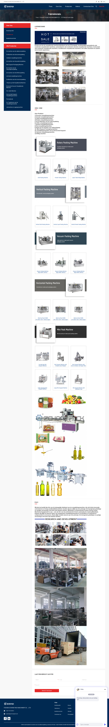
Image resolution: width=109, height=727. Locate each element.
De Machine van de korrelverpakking (15, 54)
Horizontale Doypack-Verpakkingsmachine (11, 95)
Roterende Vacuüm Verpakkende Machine (14, 86)
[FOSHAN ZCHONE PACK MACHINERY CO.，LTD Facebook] (96, 1)
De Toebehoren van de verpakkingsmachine (12, 103)
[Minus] (105, 689)
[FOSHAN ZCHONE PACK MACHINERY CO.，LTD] (9, 6)
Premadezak (9, 99)
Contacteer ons (57, 714)
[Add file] (77, 724)
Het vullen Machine (11, 91)
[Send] (105, 724)
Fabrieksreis (9, 34)
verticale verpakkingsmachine (14, 76)
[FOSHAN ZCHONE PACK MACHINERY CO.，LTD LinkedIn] (98, 1)
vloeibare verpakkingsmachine (14, 58)
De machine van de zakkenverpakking (15, 51)
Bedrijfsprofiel (10, 30)
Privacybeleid (70, 714)
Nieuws (69, 705)
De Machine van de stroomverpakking (16, 79)
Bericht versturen (47, 690)
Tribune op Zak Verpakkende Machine (16, 82)
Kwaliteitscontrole (11, 38)
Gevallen (69, 708)
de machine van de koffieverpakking (15, 72)
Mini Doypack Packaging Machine (14, 64)
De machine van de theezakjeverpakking (11, 68)
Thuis (37, 17)
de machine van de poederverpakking (15, 61)
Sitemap (69, 711)
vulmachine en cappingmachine (14, 107)
